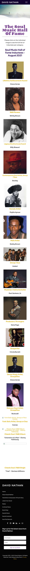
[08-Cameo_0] (15, 418)
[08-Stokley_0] (15, 151)
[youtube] (13, 523)
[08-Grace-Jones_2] (15, 62)
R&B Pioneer (15, 112)
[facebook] (7, 523)
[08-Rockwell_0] (15, 384)
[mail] (22, 523)
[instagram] (10, 523)
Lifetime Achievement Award (15, 81)
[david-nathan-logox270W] (10, 2)
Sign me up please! (15, 547)
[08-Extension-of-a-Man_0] (15, 429)
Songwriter (15, 348)
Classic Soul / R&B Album (15, 434)
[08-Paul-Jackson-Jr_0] (15, 270)
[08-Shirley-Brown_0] (15, 88)
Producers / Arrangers (15, 321)
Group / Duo (15, 263)
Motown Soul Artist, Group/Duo (15, 409)
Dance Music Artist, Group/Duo (15, 375)
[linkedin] (16, 523)
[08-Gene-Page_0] (15, 297)
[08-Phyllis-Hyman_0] (15, 185)
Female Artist (15, 209)
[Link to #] (26, 2)
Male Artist (15, 240)
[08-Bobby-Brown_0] (15, 216)
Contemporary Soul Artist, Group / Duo (15, 176)
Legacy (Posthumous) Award (15, 144)
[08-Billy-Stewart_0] (15, 120)
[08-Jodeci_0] (15, 248)
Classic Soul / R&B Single (15, 468)
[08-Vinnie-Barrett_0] (15, 329)
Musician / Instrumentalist (15, 290)
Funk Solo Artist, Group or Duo (15, 421)
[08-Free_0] (15, 443)
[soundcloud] (19, 523)
